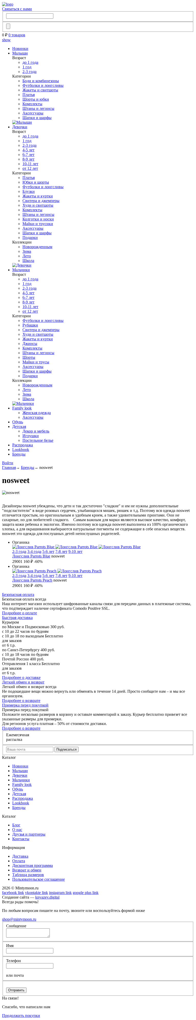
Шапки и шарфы (37, 117)
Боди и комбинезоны (40, 81)
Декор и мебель (35, 431)
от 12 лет (30, 168)
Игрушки (30, 436)
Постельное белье (37, 440)
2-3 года (29, 71)
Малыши (20, 53)
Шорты (28, 357)
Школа (28, 260)
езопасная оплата (18, 594)
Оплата (18, 861)
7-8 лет (61, 551)
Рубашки (30, 325)
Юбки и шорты (35, 182)
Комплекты (32, 104)
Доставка (20, 856)
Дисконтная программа (32, 865)
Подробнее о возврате (21, 700)
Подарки (30, 237)
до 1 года (30, 62)
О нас (17, 829)
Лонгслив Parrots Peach (32, 580)
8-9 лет (28, 159)
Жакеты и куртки (37, 196)
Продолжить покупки (21, 1015)
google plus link (86, 892)
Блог (16, 825)
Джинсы (29, 343)
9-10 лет (75, 551)
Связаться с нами (17, 9)
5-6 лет (48, 551)
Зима (26, 251)
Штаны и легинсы (38, 108)
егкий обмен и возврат (23, 682)
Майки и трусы (35, 362)
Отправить (16, 990)
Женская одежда (36, 413)
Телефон (13, 961)
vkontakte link (36, 892)
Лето (26, 256)
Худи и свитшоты (37, 205)
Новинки (20, 48)
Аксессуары (32, 113)
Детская (19, 426)
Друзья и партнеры (28, 834)
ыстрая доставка (17, 617)
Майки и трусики (37, 224)
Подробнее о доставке (21, 677)
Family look (22, 408)
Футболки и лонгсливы (43, 85)
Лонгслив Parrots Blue (31, 556)
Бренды (19, 454)
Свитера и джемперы (40, 200)
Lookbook (20, 449)
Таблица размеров (28, 874)
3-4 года (34, 551)
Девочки (19, 127)
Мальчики (21, 270)
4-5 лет (28, 150)
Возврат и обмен (26, 870)
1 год (26, 67)
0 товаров (16, 35)
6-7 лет (28, 154)
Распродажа (22, 445)
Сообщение (16, 926)
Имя (10, 945)
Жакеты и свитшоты (40, 90)
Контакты (20, 839)
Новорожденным (37, 247)
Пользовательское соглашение (38, 879)
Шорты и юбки (35, 99)
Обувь (17, 422)
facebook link (13, 892)
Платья (28, 94)
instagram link (60, 892)
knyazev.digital (47, 897)
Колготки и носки (38, 219)
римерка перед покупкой (25, 705)
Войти (7, 463)
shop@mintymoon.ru (19, 919)
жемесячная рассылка (17, 737)
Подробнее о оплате (19, 613)
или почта (15, 975)
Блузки (28, 191)
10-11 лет (30, 164)
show (6, 40)
